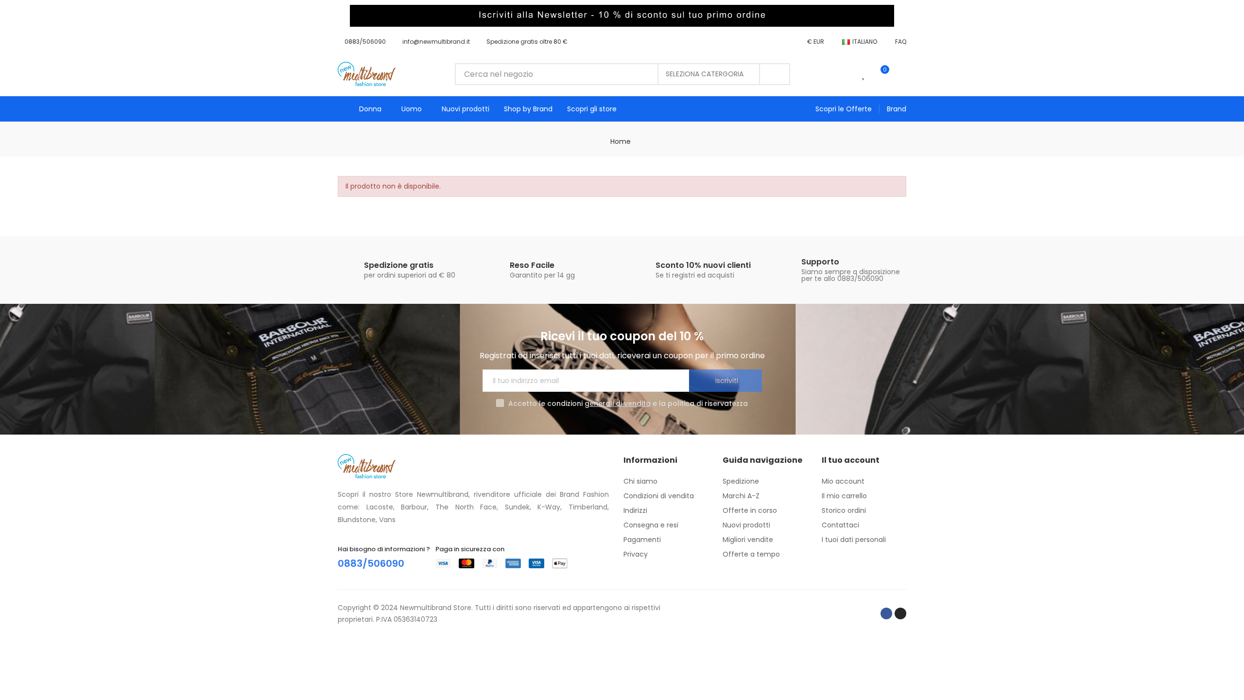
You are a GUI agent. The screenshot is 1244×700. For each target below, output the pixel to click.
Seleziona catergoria (704, 74)
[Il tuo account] (901, 74)
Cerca (774, 74)
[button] (362, 42)
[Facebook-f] (886, 613)
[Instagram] (900, 613)
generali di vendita (618, 403)
